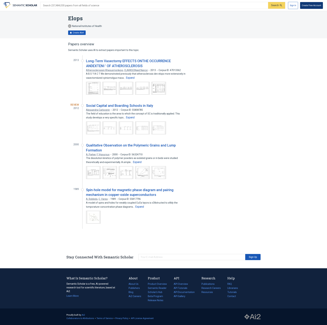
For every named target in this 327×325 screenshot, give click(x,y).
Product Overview (157, 284)
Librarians (232, 288)
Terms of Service (105, 318)
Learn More (72, 296)
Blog (132, 292)
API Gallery (179, 296)
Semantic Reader (157, 288)
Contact (231, 296)
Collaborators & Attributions (80, 318)
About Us (133, 284)
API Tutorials (180, 288)
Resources (207, 292)
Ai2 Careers (135, 296)
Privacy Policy (121, 318)
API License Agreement (142, 318)
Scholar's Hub (155, 292)
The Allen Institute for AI (252, 317)
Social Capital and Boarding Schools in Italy (119, 106)
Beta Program (155, 296)
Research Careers (211, 288)
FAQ (229, 284)
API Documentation (184, 292)
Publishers (134, 288)
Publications (208, 284)
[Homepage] (19, 5)
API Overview (181, 284)
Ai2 (83, 315)
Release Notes (155, 300)
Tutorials (232, 292)
